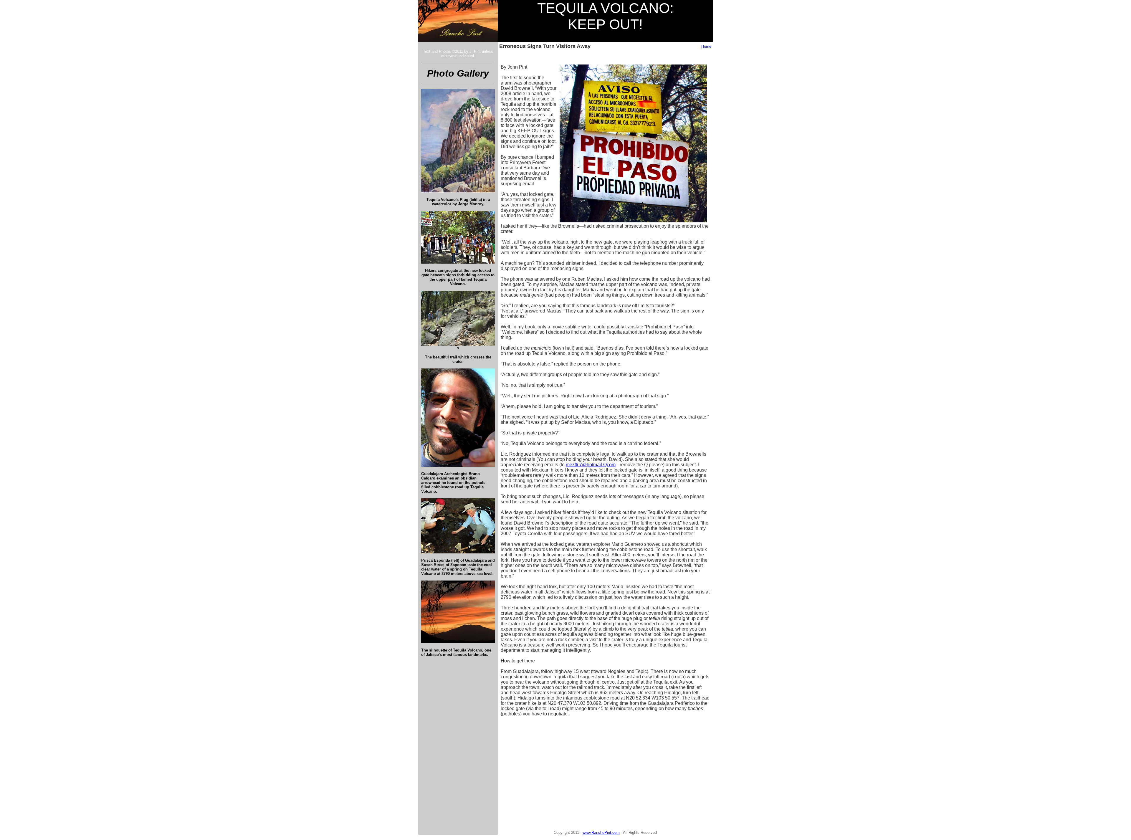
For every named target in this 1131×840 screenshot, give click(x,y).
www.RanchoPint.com (601, 832)
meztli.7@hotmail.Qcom (591, 464)
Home (706, 46)
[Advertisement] (551, 763)
